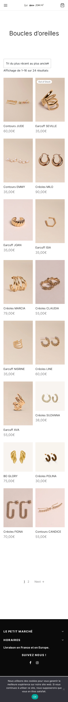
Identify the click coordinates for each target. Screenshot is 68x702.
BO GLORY (10, 476)
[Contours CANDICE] (50, 507)
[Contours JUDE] (18, 100)
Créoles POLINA (45, 476)
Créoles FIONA (13, 532)
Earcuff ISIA (43, 247)
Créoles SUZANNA (47, 415)
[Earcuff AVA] (18, 403)
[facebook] (30, 663)
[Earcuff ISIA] (50, 221)
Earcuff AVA (11, 429)
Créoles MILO (44, 187)
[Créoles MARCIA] (18, 282)
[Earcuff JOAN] (18, 220)
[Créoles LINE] (50, 343)
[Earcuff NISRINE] (18, 343)
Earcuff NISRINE (14, 369)
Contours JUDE (13, 126)
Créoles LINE (43, 369)
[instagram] (37, 663)
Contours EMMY (14, 187)
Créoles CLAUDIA (47, 308)
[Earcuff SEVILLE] (50, 100)
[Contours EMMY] (18, 160)
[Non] (63, 689)
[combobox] (27, 63)
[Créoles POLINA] (50, 457)
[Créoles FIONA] (18, 507)
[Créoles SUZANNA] (50, 396)
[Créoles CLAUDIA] (50, 282)
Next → (39, 581)
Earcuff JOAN (12, 245)
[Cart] (62, 5)
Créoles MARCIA (14, 308)
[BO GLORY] (18, 457)
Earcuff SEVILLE (46, 126)
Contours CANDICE (48, 532)
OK (35, 696)
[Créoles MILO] (50, 160)
